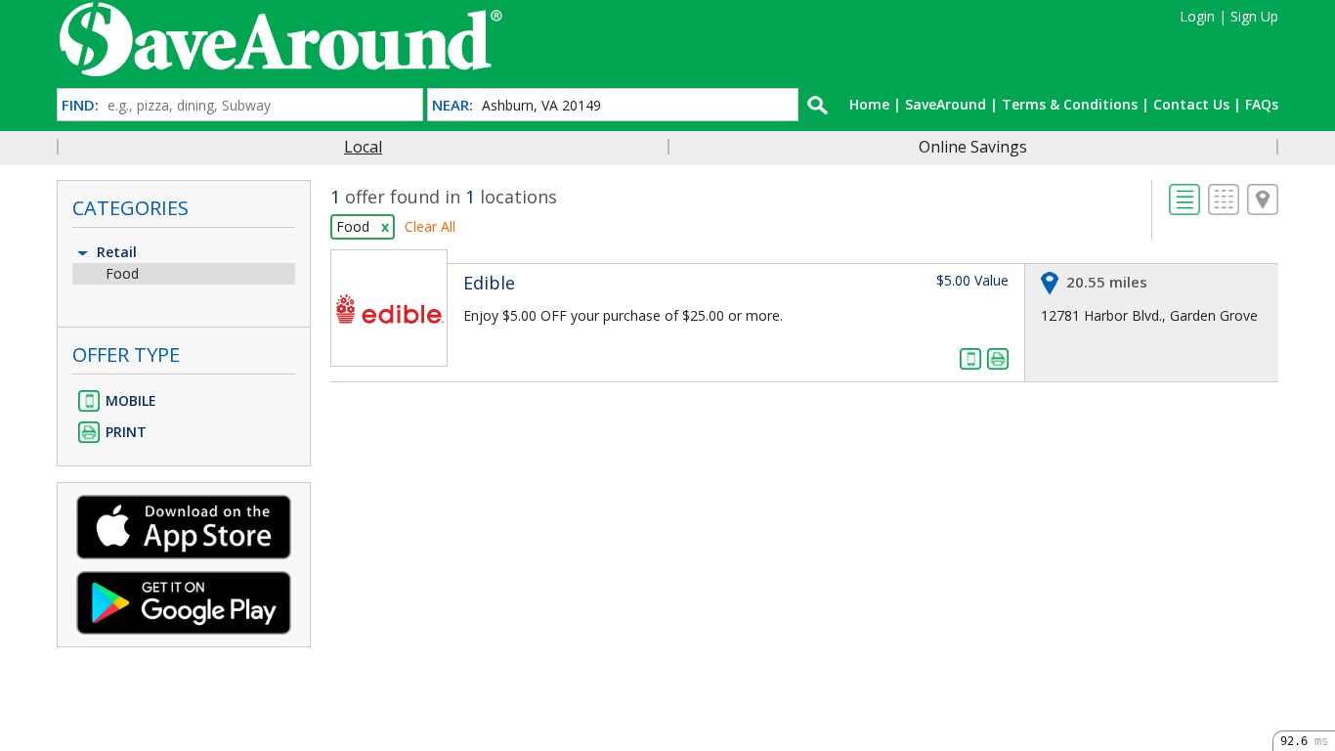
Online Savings (973, 147)
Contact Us (1191, 104)
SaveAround (945, 104)
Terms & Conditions (1070, 104)
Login (1197, 16)
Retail (115, 252)
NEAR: (452, 105)
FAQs (1261, 104)
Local (363, 147)
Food (122, 273)
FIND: (80, 105)
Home (869, 104)
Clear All (430, 226)
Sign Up (1254, 16)
